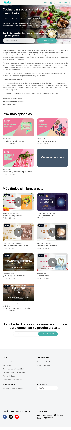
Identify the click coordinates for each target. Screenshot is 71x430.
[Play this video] (18, 202)
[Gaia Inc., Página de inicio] (7, 2)
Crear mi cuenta (47, 41)
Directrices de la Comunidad (13, 369)
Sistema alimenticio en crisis (16, 308)
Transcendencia (9, 274)
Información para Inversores (13, 389)
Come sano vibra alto (47, 141)
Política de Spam (9, 376)
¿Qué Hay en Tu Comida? (15, 276)
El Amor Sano (43, 276)
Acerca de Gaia (8, 362)
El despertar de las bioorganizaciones (46, 214)
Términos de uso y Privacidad (14, 372)
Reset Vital (7, 139)
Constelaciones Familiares (12, 243)
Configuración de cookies (12, 379)
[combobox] (47, 388)
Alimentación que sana (11, 213)
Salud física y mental (13, 215)
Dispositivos (7, 365)
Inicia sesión (62, 3)
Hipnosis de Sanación (45, 243)
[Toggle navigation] (2, 2)
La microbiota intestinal (14, 141)
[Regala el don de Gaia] (51, 2)
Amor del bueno (43, 274)
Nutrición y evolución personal (17, 172)
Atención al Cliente (44, 362)
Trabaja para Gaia (43, 365)
